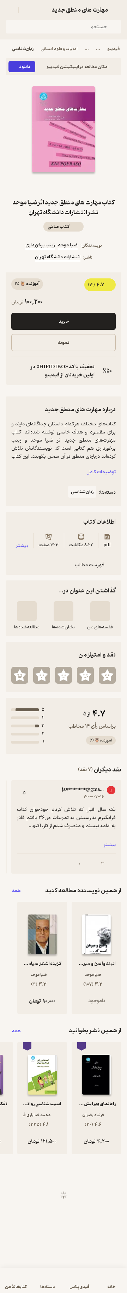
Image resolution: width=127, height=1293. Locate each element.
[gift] (63, 185)
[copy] (17, 371)
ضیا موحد (68, 245)
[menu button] (9, 9)
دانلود (24, 66)
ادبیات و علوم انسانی (59, 48)
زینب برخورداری (40, 245)
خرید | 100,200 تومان (63, 1284)
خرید (64, 322)
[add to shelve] (100, 611)
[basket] (27, 9)
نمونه (63, 342)
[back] (117, 9)
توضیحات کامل (101, 472)
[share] (47, 185)
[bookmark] (80, 185)
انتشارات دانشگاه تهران (57, 257)
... (98, 48)
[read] (27, 611)
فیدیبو (113, 48)
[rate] (107, 675)
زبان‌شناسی (23, 49)
